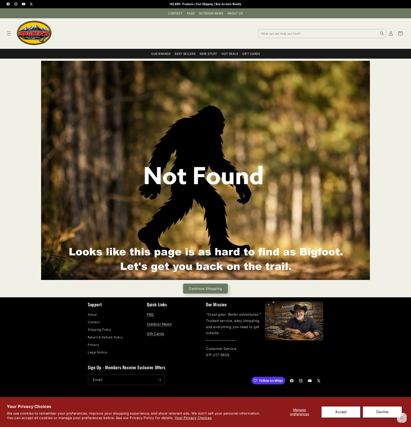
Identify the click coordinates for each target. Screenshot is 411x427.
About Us (235, 13)
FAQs (191, 13)
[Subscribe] (159, 379)
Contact (175, 13)
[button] (9, 33)
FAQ (150, 314)
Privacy (93, 345)
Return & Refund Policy (105, 337)
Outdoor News (211, 13)
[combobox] (322, 33)
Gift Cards (251, 53)
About (92, 314)
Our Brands (160, 53)
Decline (382, 412)
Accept (341, 412)
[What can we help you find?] (382, 33)
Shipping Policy (99, 329)
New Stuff (208, 53)
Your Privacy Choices (193, 418)
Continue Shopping (205, 289)
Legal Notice (97, 352)
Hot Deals (230, 53)
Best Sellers (185, 53)
